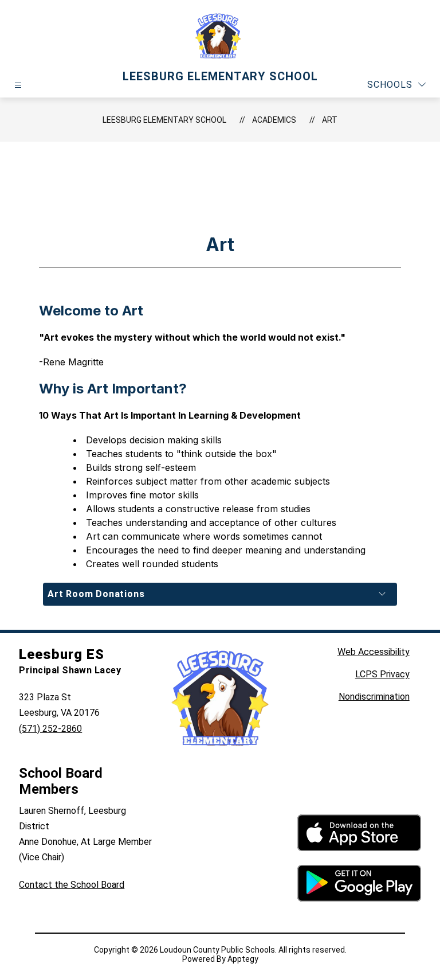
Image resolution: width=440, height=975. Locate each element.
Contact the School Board (71, 884)
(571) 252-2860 (50, 728)
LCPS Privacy (382, 674)
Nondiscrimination (374, 696)
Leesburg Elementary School (164, 119)
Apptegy (242, 959)
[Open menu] (18, 85)
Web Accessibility (373, 651)
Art (329, 119)
